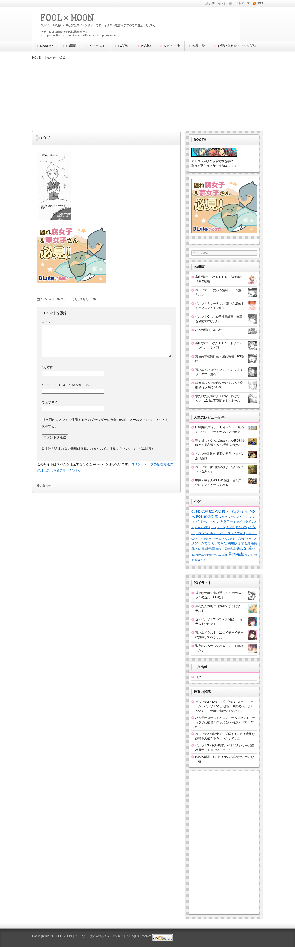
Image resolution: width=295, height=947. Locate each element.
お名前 (47, 367)
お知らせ (45, 485)
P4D (252, 511)
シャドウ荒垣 (202, 527)
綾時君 (220, 548)
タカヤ (221, 527)
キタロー (226, 521)
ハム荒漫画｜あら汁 (208, 330)
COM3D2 (207, 511)
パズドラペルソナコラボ (211, 533)
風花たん (200, 559)
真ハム (195, 548)
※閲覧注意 (210, 516)
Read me (46, 46)
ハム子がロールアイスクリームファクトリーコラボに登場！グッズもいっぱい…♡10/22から (225, 722)
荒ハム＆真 (220, 554)
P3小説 (244, 511)
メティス (251, 538)
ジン (213, 527)
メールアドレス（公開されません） (68, 385)
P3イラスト (97, 46)
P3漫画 (71, 46)
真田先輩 (208, 548)
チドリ (230, 527)
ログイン (201, 677)
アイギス (242, 516)
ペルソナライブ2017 (233, 538)
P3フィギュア (230, 511)
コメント (48, 322)
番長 (254, 543)
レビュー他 (172, 46)
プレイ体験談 (236, 533)
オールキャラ (209, 521)
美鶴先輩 (230, 548)
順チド (249, 554)
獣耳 (247, 543)
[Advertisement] (147, 95)
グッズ (238, 521)
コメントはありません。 (76, 299)
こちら (231, 165)
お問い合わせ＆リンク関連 (237, 46)
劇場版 (232, 543)
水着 (241, 543)
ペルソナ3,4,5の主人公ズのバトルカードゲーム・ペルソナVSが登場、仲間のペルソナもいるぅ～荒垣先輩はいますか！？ (224, 706)
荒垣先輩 (236, 554)
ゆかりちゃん (227, 516)
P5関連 (146, 46)
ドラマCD (241, 527)
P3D (218, 511)
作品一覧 (198, 46)
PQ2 (199, 516)
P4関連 (123, 46)
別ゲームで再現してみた (209, 543)
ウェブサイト (51, 402)
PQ (193, 516)
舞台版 (241, 548)
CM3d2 (196, 511)
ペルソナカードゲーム (208, 538)
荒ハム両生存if (204, 554)
